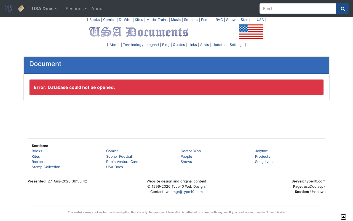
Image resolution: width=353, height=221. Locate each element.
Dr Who (125, 20)
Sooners (191, 20)
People (206, 20)
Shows (231, 20)
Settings (237, 45)
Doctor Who (191, 151)
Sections (75, 8)
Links (192, 45)
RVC (219, 20)
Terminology (133, 45)
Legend (153, 45)
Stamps (247, 20)
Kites (139, 20)
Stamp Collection (46, 167)
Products (262, 156)
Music (176, 20)
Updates (219, 45)
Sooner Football (119, 156)
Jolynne (261, 151)
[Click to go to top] (343, 217)
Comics (109, 20)
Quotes (179, 45)
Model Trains (157, 20)
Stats (204, 45)
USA (260, 20)
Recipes (38, 162)
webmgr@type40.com (184, 192)
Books (94, 20)
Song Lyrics (264, 162)
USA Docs (114, 167)
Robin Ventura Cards (123, 162)
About (97, 8)
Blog (166, 45)
